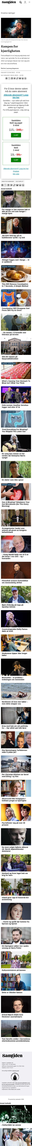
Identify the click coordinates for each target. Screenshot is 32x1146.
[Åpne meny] (28, 2)
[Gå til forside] (8, 2)
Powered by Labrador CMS (16, 1099)
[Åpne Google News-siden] (25, 78)
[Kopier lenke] (17, 78)
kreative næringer (8, 181)
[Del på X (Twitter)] (9, 78)
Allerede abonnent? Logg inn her (16, 96)
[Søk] (20, 2)
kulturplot (19, 181)
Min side (16, 174)
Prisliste (16, 171)
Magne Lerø (15, 1070)
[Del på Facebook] (6, 78)
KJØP (16, 135)
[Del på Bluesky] (20, 78)
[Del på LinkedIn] (12, 78)
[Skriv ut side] (22, 78)
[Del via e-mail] (14, 78)
